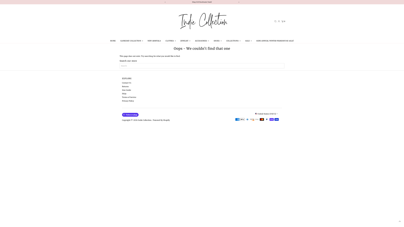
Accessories (201, 41)
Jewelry (184, 41)
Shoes (217, 41)
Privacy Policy (128, 101)
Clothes (169, 41)
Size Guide (126, 90)
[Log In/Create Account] (279, 21)
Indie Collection (144, 120)
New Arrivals (154, 41)
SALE (247, 41)
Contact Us (126, 83)
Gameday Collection (131, 41)
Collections (232, 41)
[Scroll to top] (400, 221)
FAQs (124, 94)
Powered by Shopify (161, 120)
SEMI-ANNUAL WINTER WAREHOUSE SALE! (275, 41)
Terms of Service (129, 97)
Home (113, 41)
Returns (125, 86)
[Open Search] (275, 21)
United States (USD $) (267, 114)
